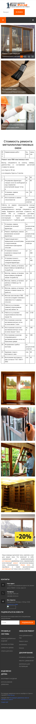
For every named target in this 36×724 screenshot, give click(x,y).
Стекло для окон (7, 651)
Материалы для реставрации (24, 665)
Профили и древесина (26, 657)
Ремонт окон (23, 641)
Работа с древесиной (26, 660)
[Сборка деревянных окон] (18, 459)
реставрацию (6, 561)
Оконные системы (7, 644)
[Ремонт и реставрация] (18, 388)
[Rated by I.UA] (11, 607)
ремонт (15, 563)
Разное (21, 648)
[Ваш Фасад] (18, 5)
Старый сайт (4, 702)
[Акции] (18, 531)
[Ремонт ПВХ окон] (18, 424)
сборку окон (25, 565)
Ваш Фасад (11, 695)
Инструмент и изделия (9, 678)
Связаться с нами (12, 604)
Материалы (23, 644)
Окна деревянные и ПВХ (25, 637)
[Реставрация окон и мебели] (18, 495)
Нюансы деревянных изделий (8, 640)
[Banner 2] (18, 113)
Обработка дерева (7, 647)
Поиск (20, 12)
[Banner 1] (18, 77)
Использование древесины (6, 683)
